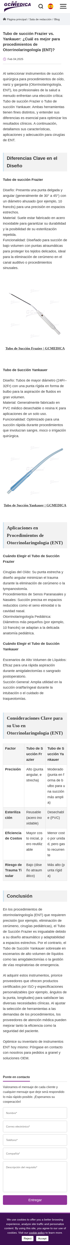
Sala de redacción (40, 19)
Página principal (17, 19)
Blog (57, 19)
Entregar (35, 1200)
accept (42, 1238)
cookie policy (37, 1232)
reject (28, 1238)
